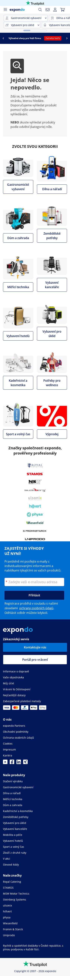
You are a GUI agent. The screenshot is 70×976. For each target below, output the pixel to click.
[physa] (35, 514)
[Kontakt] (47, 9)
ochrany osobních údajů (36, 608)
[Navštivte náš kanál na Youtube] (5, 763)
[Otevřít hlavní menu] (5, 9)
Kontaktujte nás (35, 647)
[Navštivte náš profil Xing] (25, 763)
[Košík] (62, 10)
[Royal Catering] (35, 465)
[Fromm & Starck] (35, 531)
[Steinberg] (35, 490)
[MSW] (35, 482)
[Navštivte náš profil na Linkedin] (18, 763)
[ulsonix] (35, 498)
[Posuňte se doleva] (3, 38)
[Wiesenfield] (35, 523)
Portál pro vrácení (35, 660)
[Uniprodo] (35, 539)
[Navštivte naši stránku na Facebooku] (12, 763)
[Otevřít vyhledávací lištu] (40, 10)
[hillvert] (35, 506)
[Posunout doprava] (66, 38)
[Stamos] (35, 473)
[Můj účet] (55, 10)
